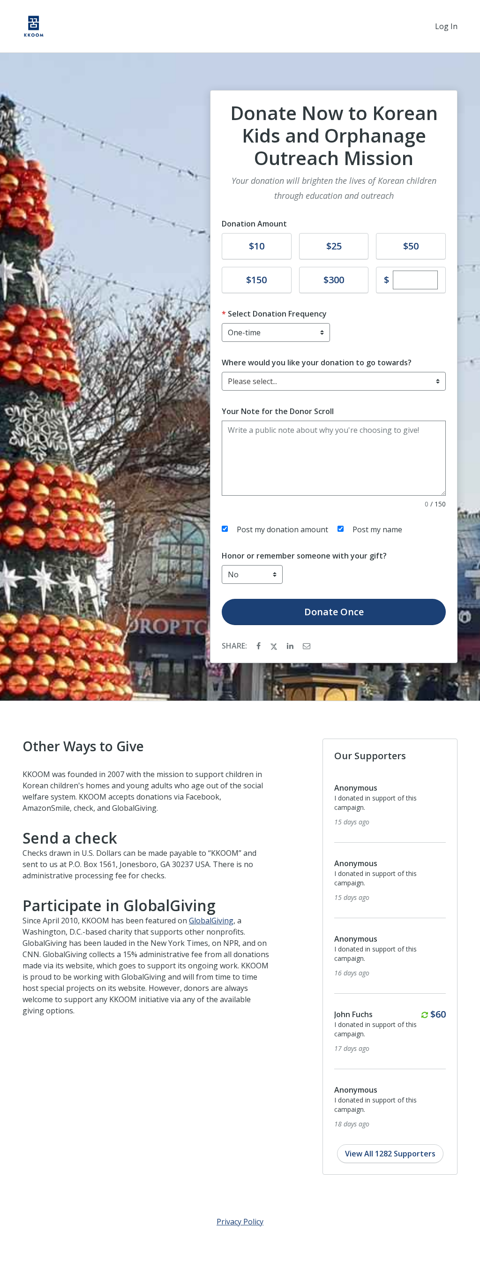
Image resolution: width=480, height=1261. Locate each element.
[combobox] (334, 381)
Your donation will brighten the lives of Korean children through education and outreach (334, 188)
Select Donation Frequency (277, 314)
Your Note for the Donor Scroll (278, 411)
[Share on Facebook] (259, 646)
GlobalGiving (211, 920)
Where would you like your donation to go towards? (317, 362)
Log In (446, 26)
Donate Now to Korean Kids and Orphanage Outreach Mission (334, 135)
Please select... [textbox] (252, 381)
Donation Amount (254, 224)
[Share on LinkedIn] (291, 646)
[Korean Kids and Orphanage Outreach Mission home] (33, 26)
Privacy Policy (240, 1221)
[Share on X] (274, 646)
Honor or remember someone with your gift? (304, 556)
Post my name (377, 529)
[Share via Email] (306, 646)
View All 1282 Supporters (390, 1153)
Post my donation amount (282, 529)
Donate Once (334, 611)
